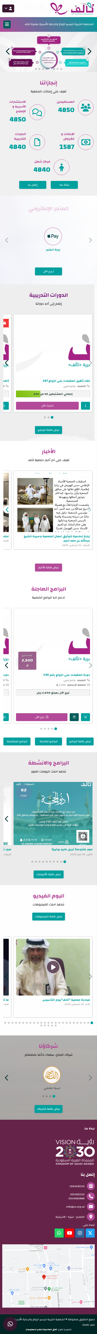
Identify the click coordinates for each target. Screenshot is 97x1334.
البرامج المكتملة (17, 741)
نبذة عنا (64, 184)
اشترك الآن (47, 405)
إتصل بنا (32, 184)
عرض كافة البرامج (49, 429)
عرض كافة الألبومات (48, 874)
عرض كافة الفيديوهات (48, 916)
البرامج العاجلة (49, 741)
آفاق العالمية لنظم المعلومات (41, 1329)
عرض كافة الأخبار (48, 567)
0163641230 (77, 1185)
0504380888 (77, 1198)
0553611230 (77, 1194)
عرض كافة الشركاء (48, 1108)
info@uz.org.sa (75, 1206)
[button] (8, 51)
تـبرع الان (48, 271)
